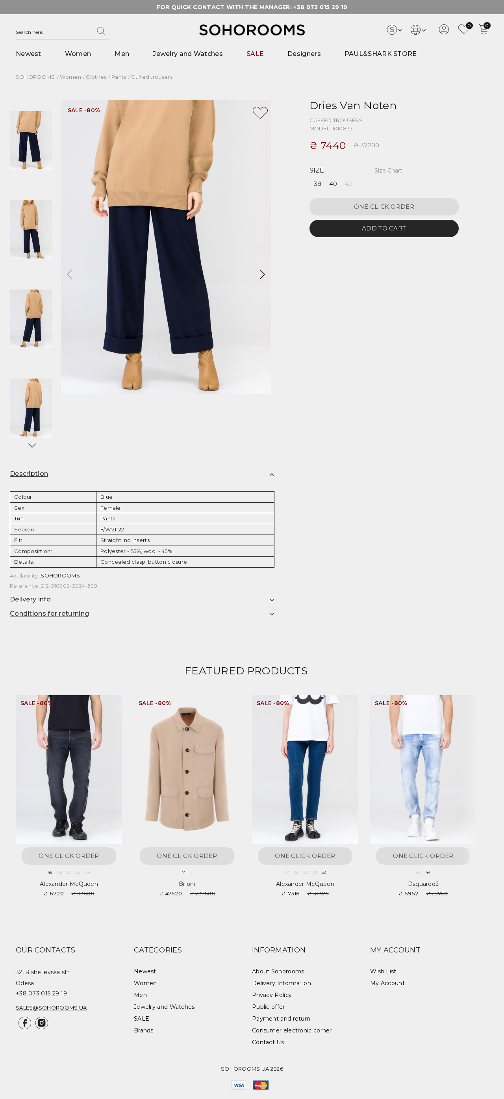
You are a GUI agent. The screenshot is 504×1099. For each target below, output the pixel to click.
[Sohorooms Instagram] (40, 1027)
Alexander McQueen (69, 883)
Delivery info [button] (30, 599)
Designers (304, 54)
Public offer (268, 1006)
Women (78, 54)
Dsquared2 (423, 883)
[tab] (142, 473)
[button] (31, 445)
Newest (28, 54)
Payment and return (281, 1018)
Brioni (187, 883)
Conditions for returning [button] (49, 613)
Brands (144, 1030)
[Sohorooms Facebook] (24, 1027)
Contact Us (268, 1042)
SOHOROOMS (60, 575)
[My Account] (444, 32)
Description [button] (29, 473)
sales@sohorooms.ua (51, 1007)
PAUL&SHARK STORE (381, 54)
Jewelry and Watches (188, 54)
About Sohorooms (278, 971)
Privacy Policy (272, 995)
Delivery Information (281, 983)
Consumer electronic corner (292, 1030)
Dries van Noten (353, 105)
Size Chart (388, 170)
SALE (255, 54)
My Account (387, 983)
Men (122, 54)
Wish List (383, 971)
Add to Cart (384, 228)
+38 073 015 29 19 (320, 7)
